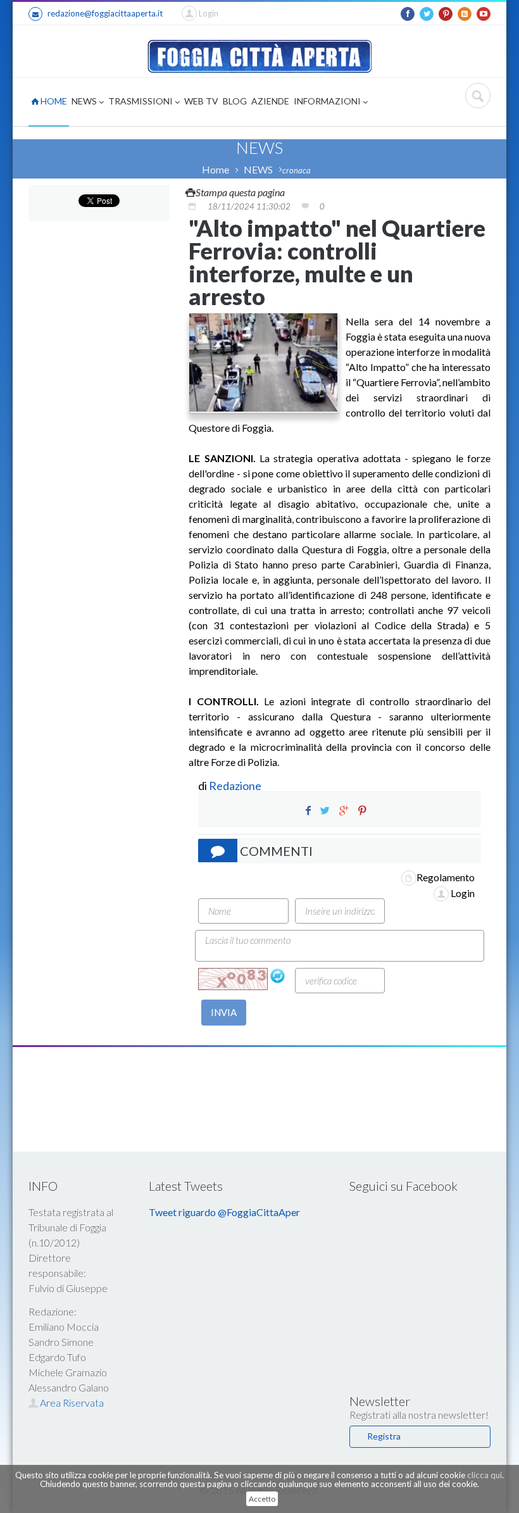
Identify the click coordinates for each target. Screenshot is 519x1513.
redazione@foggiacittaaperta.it (105, 13)
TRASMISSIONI (141, 101)
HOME (53, 101)
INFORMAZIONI (328, 101)
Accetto (262, 1499)
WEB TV (201, 101)
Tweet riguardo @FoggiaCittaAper (224, 1212)
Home (215, 169)
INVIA (224, 1012)
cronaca (296, 170)
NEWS (85, 101)
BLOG (235, 101)
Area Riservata (71, 1403)
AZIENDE (270, 101)
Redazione (236, 786)
